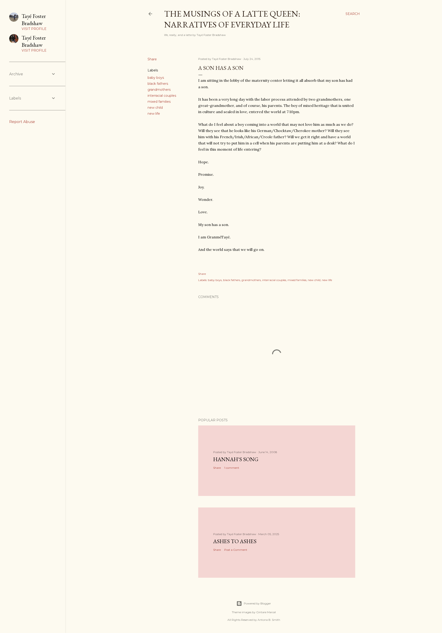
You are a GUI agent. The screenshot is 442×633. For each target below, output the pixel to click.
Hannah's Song (235, 459)
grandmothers (159, 90)
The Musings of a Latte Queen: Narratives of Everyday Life (232, 19)
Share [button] (152, 59)
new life (154, 113)
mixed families (159, 102)
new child (155, 108)
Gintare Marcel (266, 612)
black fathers (158, 84)
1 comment (231, 467)
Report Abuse (22, 122)
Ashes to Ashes (234, 541)
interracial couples (162, 96)
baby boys (156, 78)
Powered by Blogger (257, 603)
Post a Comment (235, 549)
